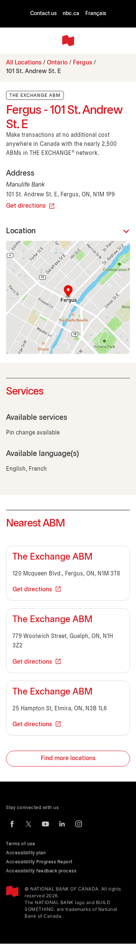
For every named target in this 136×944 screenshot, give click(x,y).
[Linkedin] (62, 824)
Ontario (57, 63)
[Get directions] (68, 297)
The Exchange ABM (52, 557)
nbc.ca (71, 13)
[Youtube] (45, 824)
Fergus (82, 63)
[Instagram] (79, 824)
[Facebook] (12, 824)
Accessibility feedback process (41, 871)
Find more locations (68, 758)
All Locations (24, 63)
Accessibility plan (26, 853)
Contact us (43, 13)
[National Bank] (68, 40)
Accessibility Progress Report (39, 862)
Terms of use (20, 844)
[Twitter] (29, 824)
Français (95, 13)
